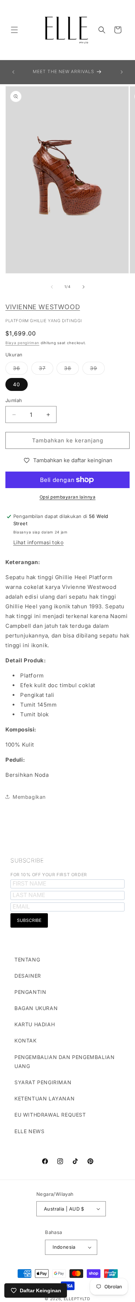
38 (71, 370)
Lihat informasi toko (38, 542)
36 (20, 370)
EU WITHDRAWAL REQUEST (50, 1115)
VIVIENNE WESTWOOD (42, 307)
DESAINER (27, 976)
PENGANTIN (30, 992)
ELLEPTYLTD (77, 1298)
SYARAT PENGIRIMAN (42, 1082)
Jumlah (13, 400)
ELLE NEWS (29, 1131)
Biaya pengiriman (22, 343)
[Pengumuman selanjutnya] (122, 72)
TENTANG (27, 959)
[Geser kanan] (83, 287)
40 (16, 384)
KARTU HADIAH (34, 1024)
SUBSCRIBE (27, 860)
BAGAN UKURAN (36, 1008)
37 (46, 370)
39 (97, 370)
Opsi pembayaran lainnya (68, 497)
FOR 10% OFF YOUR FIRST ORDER (48, 874)
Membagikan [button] (29, 797)
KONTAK (25, 1040)
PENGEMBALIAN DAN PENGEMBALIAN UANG (64, 1061)
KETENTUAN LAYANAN (44, 1098)
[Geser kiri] (52, 287)
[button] (14, 30)
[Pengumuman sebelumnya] (13, 72)
